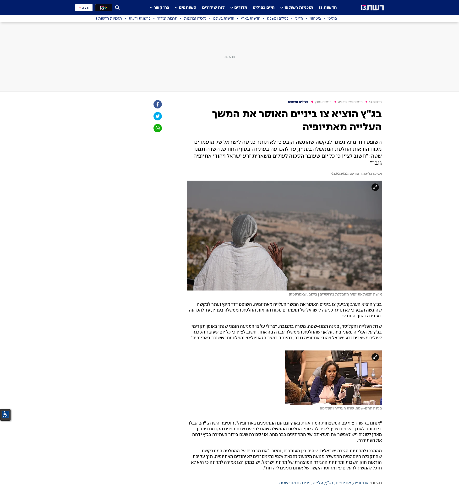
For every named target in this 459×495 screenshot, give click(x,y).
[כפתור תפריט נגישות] (5, 414)
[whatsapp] (157, 128)
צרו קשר (161, 8)
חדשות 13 (328, 8)
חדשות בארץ (323, 102)
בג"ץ (329, 483)
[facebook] (157, 104)
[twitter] (157, 116)
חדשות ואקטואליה (350, 102)
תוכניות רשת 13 (298, 8)
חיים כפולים (264, 8)
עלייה (318, 483)
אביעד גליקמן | (370, 174)
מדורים (240, 8)
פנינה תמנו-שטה (295, 483)
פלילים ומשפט (298, 102)
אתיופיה (360, 483)
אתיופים (343, 483)
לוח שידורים (213, 8)
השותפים (188, 8)
